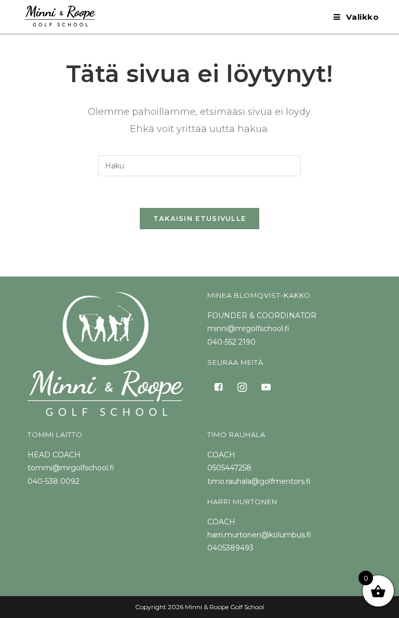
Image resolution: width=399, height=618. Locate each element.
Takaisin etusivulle (199, 218)
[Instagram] (242, 386)
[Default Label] (266, 386)
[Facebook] (218, 386)
